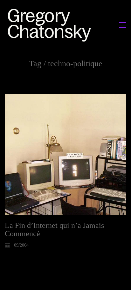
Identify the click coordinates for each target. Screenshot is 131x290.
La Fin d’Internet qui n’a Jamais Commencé (54, 229)
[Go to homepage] (51, 25)
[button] (122, 25)
